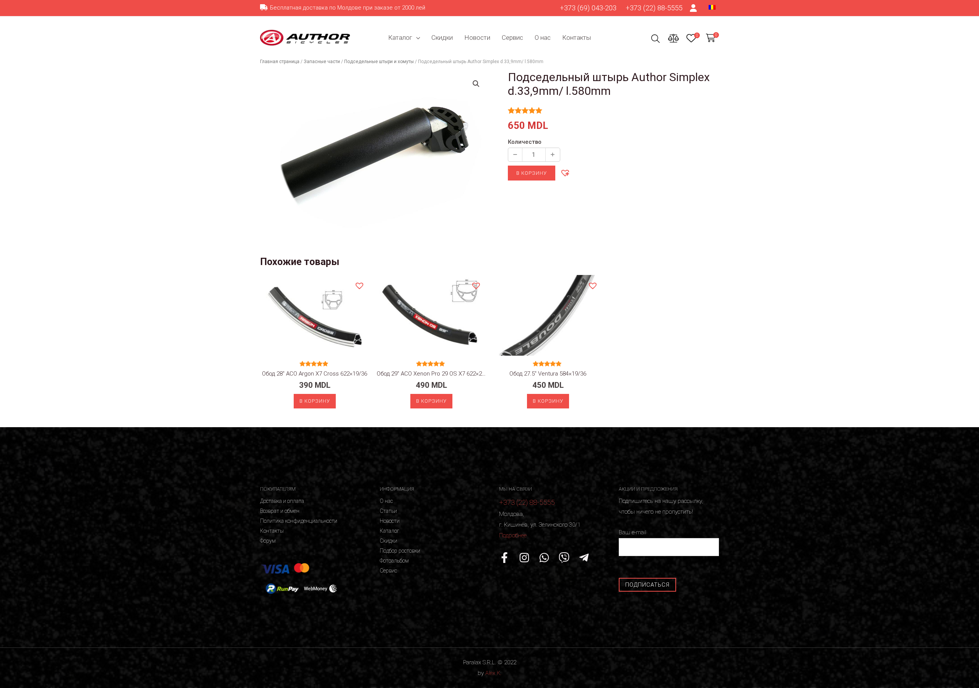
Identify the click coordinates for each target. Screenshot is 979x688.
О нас (543, 37)
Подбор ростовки (400, 551)
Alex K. (493, 673)
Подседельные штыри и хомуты (379, 61)
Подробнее (513, 535)
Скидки (442, 37)
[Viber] (564, 557)
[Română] (712, 7)
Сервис (512, 37)
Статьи (388, 511)
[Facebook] (504, 557)
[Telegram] (584, 557)
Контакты (576, 37)
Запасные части (322, 61)
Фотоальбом (394, 561)
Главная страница (279, 61)
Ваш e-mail (632, 532)
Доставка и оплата (282, 501)
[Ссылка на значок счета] (694, 8)
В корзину (531, 173)
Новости (477, 37)
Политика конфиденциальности (298, 521)
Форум (268, 541)
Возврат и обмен (279, 511)
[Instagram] (524, 557)
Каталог (400, 37)
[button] (564, 172)
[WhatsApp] (544, 557)
